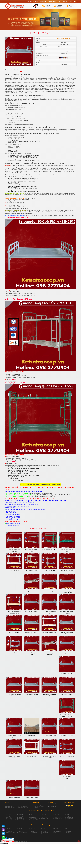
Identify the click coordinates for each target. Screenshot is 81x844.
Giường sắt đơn (31, 735)
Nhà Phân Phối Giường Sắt (14, 653)
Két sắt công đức (20, 818)
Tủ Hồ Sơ (7, 804)
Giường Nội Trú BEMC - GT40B (49, 570)
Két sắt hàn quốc (56, 816)
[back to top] (78, 841)
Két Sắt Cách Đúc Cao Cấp (10, 807)
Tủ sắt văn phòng (32, 828)
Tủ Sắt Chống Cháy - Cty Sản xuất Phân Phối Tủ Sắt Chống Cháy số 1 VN (23, 191)
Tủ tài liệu (43, 828)
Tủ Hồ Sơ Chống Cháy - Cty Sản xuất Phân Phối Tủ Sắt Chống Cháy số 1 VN (23, 181)
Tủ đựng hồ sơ (20, 831)
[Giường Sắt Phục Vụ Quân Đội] (40, 254)
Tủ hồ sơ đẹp (8, 828)
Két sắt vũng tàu (56, 814)
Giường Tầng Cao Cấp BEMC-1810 (19, 299)
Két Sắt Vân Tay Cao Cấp (22, 806)
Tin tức (59, 1)
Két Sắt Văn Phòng (37, 805)
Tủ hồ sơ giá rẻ (32, 831)
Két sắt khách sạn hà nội (46, 814)
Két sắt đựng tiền (32, 816)
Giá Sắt (54, 832)
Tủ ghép (31, 830)
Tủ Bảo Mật (35, 807)
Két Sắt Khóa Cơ (44, 818)
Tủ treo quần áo (20, 830)
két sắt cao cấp (34, 89)
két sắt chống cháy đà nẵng (13, 150)
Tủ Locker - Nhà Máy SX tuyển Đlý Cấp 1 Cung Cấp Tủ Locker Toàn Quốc (23, 185)
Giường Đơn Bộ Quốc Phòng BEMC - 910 (18, 217)
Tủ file (54, 830)
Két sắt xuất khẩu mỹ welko (38, 804)
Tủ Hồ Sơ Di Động (33, 832)
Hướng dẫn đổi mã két (52, 1)
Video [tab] (26, 69)
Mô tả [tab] (21, 69)
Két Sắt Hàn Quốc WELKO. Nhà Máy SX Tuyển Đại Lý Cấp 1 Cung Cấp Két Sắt (24, 141)
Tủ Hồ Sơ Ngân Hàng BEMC (13, 182)
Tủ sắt (66, 830)
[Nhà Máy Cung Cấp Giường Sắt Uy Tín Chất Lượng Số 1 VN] (40, 418)
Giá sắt (7, 830)
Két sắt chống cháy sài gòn (13, 151)
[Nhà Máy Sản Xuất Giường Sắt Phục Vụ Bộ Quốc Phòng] (40, 335)
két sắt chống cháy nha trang (14, 147)
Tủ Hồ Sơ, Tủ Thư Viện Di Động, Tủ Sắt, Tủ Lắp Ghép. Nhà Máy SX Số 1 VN (23, 178)
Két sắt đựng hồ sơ (21, 819)
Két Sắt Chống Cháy (9, 806)
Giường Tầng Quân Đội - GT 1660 (16, 383)
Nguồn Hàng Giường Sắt (14, 632)
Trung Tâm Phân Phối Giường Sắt (67, 756)
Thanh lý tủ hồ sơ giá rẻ (10, 832)
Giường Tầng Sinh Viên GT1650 (31, 570)
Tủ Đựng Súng (20, 804)
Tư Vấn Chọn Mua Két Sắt (34, 818)
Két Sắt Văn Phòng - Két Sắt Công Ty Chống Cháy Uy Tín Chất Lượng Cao (23, 157)
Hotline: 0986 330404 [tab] (38, 69)
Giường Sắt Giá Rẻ (13, 478)
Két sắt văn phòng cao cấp (11, 819)
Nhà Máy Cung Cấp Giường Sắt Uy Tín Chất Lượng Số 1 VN (23, 475)
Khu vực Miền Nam (52, 806)
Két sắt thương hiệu (57, 817)
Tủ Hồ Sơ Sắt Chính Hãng (13, 187)
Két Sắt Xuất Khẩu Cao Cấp (38, 806)
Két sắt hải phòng (20, 814)
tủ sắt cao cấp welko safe (13, 183)
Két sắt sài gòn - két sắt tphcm (14, 138)
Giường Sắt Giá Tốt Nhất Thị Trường (17, 477)
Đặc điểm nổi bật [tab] (8, 69)
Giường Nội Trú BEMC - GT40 (67, 570)
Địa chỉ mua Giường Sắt (49, 591)
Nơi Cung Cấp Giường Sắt (14, 797)
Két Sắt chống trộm (45, 819)
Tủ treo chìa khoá (68, 828)
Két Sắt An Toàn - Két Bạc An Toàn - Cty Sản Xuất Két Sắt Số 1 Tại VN (22, 156)
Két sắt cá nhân (44, 817)
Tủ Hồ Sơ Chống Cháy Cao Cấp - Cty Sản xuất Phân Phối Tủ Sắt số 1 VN (22, 188)
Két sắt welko (44, 816)
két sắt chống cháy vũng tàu (13, 146)
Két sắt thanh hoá (68, 814)
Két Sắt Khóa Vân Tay (57, 818)
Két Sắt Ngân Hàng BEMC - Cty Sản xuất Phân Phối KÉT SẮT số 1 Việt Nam (23, 159)
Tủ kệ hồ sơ (67, 832)
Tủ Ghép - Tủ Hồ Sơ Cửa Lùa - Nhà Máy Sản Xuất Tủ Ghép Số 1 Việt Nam (23, 186)
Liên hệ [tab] (30, 69)
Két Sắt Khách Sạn (21, 805)
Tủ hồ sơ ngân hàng (57, 831)
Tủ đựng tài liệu (9, 831)
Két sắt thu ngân (9, 818)
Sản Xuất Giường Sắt (31, 756)
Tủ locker (43, 830)
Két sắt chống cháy (69, 817)
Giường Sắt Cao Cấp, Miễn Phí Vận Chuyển (19, 467)
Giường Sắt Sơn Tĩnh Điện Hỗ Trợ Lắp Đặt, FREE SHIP (22, 472)
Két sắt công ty (20, 817)
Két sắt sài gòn (8, 814)
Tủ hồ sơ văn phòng (45, 831)
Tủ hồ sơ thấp (20, 828)
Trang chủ (30, 1)
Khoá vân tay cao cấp (57, 819)
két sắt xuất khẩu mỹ (12, 142)
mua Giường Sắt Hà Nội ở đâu (11, 77)
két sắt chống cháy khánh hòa (14, 149)
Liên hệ (71, 1)
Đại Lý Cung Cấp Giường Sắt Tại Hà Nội (18, 470)
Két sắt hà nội (20, 816)
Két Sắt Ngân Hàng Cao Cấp (23, 807)
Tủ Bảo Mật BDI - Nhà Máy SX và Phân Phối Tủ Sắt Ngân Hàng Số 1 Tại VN (23, 179)
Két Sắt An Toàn (8, 805)
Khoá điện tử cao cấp (69, 819)
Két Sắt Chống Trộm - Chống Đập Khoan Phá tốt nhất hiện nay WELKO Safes (23, 160)
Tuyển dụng (65, 1)
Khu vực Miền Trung (53, 805)
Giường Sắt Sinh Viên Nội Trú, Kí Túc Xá (18, 473)
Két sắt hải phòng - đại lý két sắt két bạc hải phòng (18, 140)
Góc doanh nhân (43, 1)
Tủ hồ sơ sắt (55, 828)
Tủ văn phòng (68, 831)
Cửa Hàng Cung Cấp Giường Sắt (49, 632)
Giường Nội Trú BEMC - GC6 (15, 482)
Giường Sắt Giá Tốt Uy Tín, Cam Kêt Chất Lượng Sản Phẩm (23, 468)
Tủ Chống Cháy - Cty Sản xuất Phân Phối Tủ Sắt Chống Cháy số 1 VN (22, 190)
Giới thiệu (36, 1)
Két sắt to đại (8, 817)
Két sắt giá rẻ (67, 816)
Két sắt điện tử (8, 816)
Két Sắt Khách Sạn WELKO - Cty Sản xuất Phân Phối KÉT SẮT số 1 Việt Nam (23, 155)
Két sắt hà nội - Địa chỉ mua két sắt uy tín (16, 137)
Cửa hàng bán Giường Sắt (66, 694)
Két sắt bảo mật (32, 817)
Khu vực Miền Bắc (52, 804)
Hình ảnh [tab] (16, 69)
